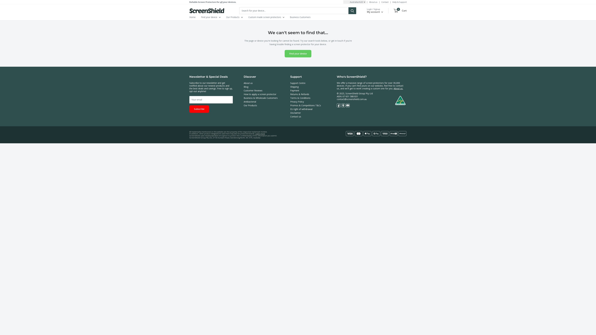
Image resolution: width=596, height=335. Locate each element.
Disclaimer (295, 112)
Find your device (209, 17)
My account (374, 11)
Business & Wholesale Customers (261, 97)
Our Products (232, 17)
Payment (294, 90)
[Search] (352, 10)
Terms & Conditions (300, 97)
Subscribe (199, 108)
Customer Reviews (253, 90)
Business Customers (300, 17)
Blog (246, 86)
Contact (384, 2)
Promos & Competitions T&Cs (305, 105)
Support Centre (297, 83)
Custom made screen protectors (264, 17)
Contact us (295, 116)
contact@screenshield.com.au (352, 99)
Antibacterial (250, 101)
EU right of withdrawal (301, 109)
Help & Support (399, 2)
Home (192, 17)
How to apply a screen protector (260, 94)
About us (373, 2)
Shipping (294, 86)
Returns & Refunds (299, 94)
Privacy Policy (297, 101)
